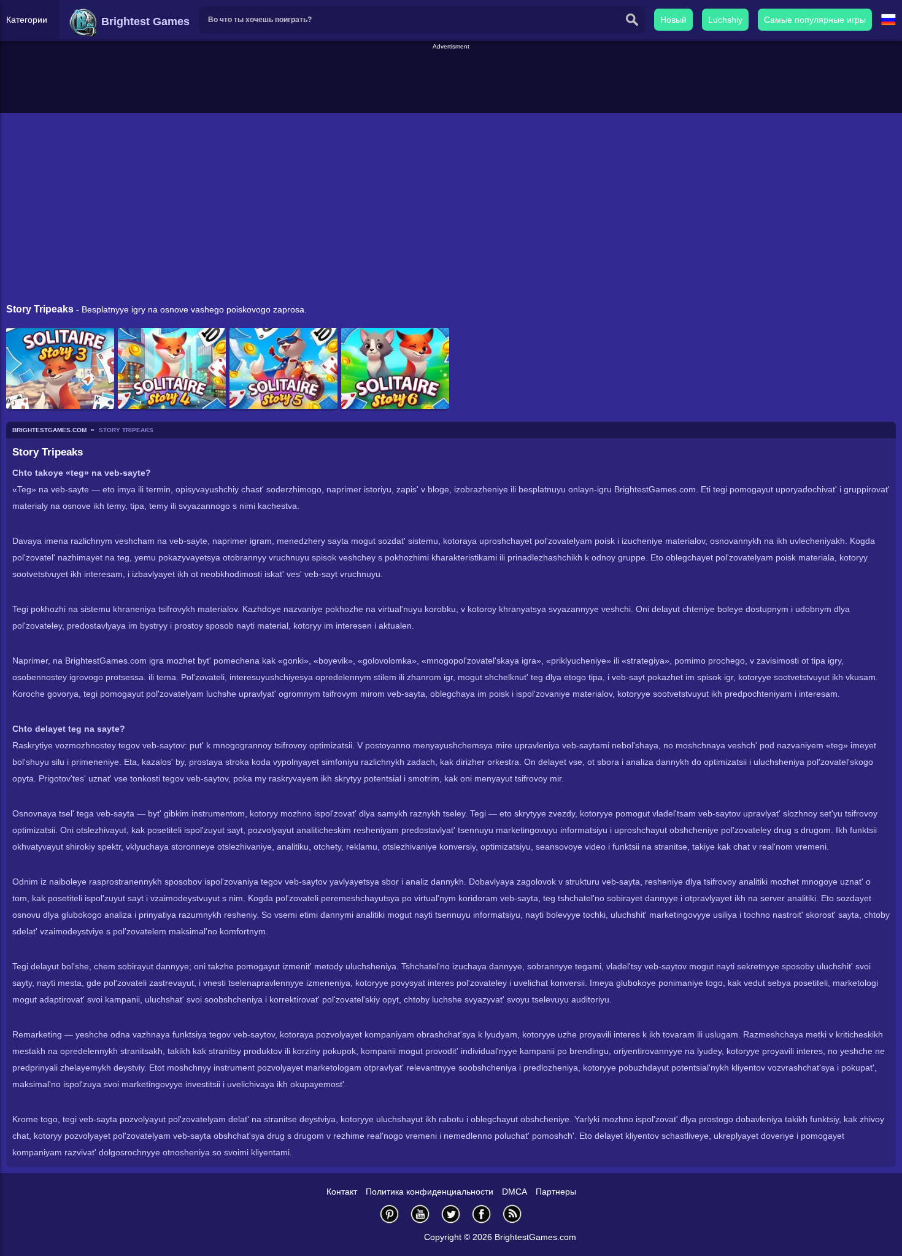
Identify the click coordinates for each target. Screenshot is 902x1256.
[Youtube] (420, 1214)
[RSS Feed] (512, 1214)
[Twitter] (451, 1214)
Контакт (341, 1191)
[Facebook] (482, 1214)
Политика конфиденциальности (429, 1191)
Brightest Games (144, 21)
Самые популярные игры (815, 20)
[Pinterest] (390, 1214)
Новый (673, 20)
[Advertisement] (451, 79)
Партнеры (556, 1191)
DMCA (514, 1191)
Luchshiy (725, 20)
